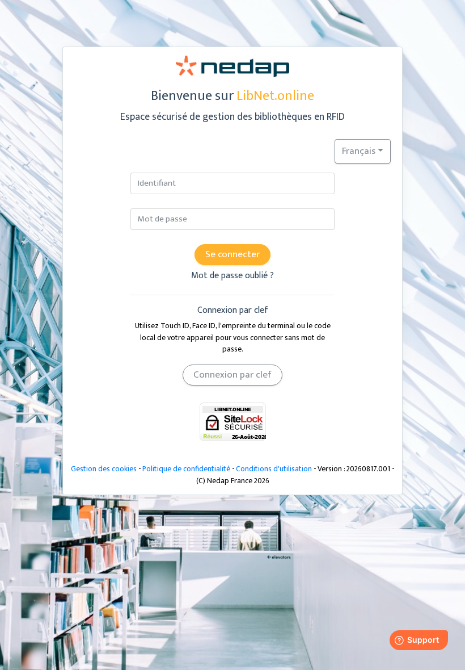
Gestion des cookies (104, 469)
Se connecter (232, 254)
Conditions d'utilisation (274, 469)
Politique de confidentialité (186, 469)
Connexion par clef (232, 375)
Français (358, 151)
